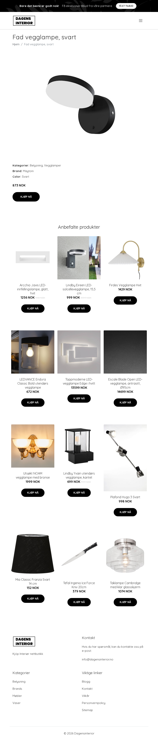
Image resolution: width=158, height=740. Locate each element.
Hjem (16, 44)
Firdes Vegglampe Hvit (125, 285)
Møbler (17, 696)
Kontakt (87, 688)
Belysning (36, 165)
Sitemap (87, 710)
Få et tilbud (126, 5)
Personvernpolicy (93, 703)
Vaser (17, 703)
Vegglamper (52, 165)
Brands (17, 688)
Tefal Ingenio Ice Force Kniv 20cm (79, 585)
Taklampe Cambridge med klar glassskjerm (125, 585)
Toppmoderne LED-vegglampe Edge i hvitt (79, 381)
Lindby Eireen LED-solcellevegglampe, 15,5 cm (79, 289)
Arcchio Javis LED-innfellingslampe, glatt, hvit (32, 289)
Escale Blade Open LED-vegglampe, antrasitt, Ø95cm (125, 383)
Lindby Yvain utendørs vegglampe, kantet (79, 475)
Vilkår (85, 696)
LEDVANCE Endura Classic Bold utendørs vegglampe (32, 383)
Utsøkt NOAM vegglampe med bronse (33, 475)
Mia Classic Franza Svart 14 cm (32, 581)
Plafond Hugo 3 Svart (125, 497)
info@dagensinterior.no (97, 659)
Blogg (86, 681)
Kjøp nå (26, 196)
